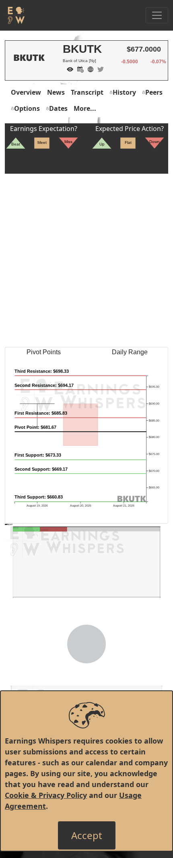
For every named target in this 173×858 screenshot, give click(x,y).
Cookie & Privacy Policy (46, 795)
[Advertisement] (86, 260)
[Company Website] (88, 68)
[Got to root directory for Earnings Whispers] (15, 15)
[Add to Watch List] (68, 68)
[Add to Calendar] (78, 68)
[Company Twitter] (98, 68)
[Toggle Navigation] (157, 15)
